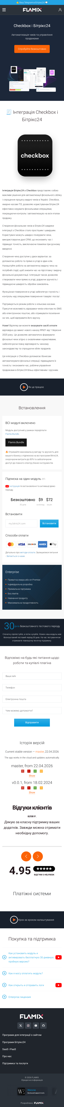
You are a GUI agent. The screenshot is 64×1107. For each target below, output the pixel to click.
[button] (26, 856)
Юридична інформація (32, 1080)
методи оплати (27, 552)
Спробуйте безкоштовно (32, 48)
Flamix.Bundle (12, 434)
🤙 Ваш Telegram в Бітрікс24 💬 (32, 2)
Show (32, 775)
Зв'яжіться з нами (16, 556)
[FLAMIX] (32, 11)
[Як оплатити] (32, 544)
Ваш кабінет (60, 10)
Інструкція (14, 486)
